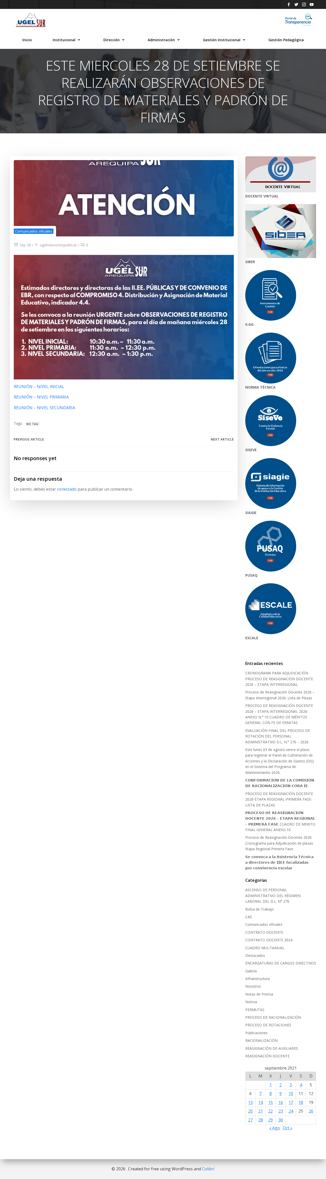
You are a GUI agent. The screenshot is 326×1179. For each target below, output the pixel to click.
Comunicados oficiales (33, 231)
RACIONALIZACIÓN (261, 1040)
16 (280, 1102)
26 (311, 1111)
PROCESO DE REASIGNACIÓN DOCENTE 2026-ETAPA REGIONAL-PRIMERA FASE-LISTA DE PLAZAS (279, 799)
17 (291, 1102)
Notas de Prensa (259, 994)
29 (270, 1120)
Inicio (27, 39)
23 (280, 1111)
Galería (251, 971)
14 (260, 1102)
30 (280, 1120)
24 (291, 1111)
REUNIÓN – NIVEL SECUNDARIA (44, 407)
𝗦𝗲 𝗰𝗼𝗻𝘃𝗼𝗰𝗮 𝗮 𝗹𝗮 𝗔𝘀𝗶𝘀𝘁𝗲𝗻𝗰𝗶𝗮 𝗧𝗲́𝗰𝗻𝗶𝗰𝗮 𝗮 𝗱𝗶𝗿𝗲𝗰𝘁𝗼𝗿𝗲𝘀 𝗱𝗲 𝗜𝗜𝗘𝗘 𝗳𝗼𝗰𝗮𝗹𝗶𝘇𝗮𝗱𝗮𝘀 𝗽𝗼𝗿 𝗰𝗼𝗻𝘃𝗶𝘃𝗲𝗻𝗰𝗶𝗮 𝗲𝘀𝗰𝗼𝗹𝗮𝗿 (279, 862)
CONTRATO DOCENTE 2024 (268, 939)
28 (260, 1120)
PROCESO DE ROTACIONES (268, 1024)
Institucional (64, 39)
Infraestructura (257, 978)
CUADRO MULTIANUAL (264, 947)
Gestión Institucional (221, 39)
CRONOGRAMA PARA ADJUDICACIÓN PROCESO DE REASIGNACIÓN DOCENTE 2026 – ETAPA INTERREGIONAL (279, 679)
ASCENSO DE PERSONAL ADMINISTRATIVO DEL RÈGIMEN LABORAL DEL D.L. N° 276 (273, 895)
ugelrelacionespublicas (58, 245)
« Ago (274, 1128)
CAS (248, 916)
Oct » (287, 1128)
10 (291, 1093)
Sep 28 (25, 245)
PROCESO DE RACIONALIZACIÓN (273, 1017)
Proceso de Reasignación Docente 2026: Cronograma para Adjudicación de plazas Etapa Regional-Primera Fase (279, 843)
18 (300, 1102)
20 (250, 1111)
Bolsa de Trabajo (259, 909)
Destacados (255, 955)
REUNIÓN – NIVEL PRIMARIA (41, 397)
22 (270, 1111)
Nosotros (253, 986)
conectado (67, 489)
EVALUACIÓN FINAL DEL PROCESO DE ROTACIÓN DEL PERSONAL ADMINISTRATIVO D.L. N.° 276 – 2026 (277, 736)
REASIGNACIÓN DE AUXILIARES (271, 1048)
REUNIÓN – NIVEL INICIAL (39, 386)
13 (250, 1102)
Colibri (208, 1169)
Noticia (251, 1001)
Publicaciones (256, 1032)
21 (260, 1111)
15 (270, 1102)
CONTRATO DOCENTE (264, 932)
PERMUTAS (254, 1009)
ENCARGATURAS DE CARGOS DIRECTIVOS (280, 963)
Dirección (111, 39)
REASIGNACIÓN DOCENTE (267, 1056)
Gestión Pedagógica (286, 39)
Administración (161, 39)
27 (250, 1120)
